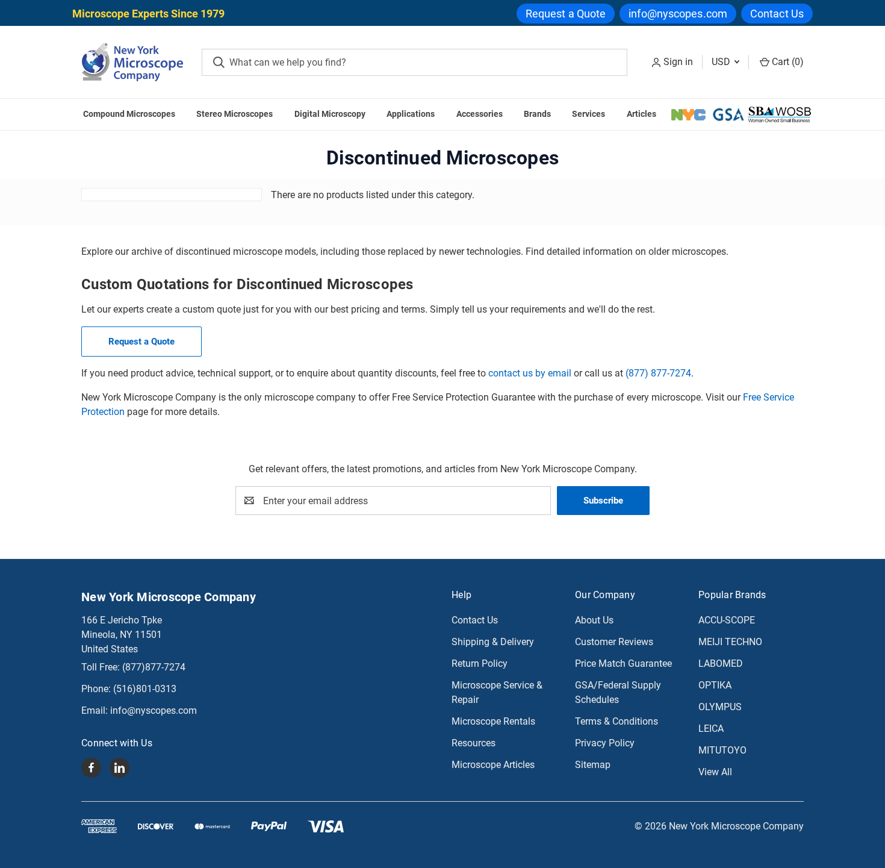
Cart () (786, 61)
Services (588, 114)
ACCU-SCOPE (726, 620)
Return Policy (480, 663)
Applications (411, 114)
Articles (641, 114)
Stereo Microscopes (234, 114)
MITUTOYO (722, 750)
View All (715, 772)
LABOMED (720, 663)
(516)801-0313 (144, 689)
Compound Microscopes (129, 114)
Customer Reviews (614, 642)
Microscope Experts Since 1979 (148, 13)
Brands (537, 114)
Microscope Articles (493, 764)
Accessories (479, 114)
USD (722, 61)
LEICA (711, 728)
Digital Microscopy (329, 114)
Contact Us (777, 13)
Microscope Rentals (493, 721)
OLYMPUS (720, 707)
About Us (594, 620)
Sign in (678, 61)
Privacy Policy (605, 743)
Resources (473, 743)
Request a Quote (566, 13)
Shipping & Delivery (493, 642)
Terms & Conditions (616, 721)
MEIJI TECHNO (730, 642)
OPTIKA (714, 685)
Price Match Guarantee (623, 663)
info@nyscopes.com (678, 13)
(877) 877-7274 (658, 373)
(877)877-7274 (153, 667)
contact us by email (529, 373)
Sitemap (592, 764)
